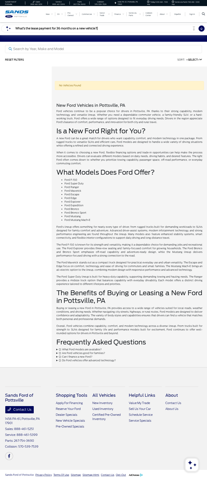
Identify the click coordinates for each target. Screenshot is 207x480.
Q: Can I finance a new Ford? (75, 356)
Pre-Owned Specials (70, 426)
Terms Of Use (61, 474)
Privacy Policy (43, 474)
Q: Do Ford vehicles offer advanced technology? (87, 360)
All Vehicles (104, 395)
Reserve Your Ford (68, 409)
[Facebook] (9, 456)
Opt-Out (121, 474)
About (171, 395)
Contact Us (22, 410)
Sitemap (76, 474)
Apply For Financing (69, 403)
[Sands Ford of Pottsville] (23, 14)
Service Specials (140, 420)
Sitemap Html (90, 474)
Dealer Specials (66, 414)
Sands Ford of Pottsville (19, 474)
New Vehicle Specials (70, 420)
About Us (171, 409)
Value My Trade (139, 403)
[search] (203, 14)
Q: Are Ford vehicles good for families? (82, 353)
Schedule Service (141, 414)
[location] (115, 3)
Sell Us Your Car (140, 409)
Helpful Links (142, 395)
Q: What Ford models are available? (80, 349)
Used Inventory (102, 409)
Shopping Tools (71, 395)
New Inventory (102, 403)
